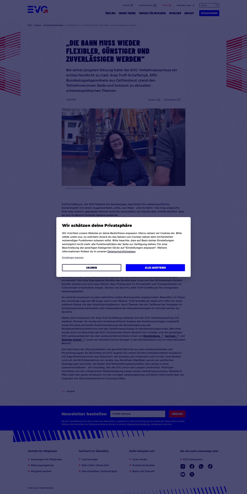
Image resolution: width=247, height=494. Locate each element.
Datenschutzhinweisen (121, 251)
